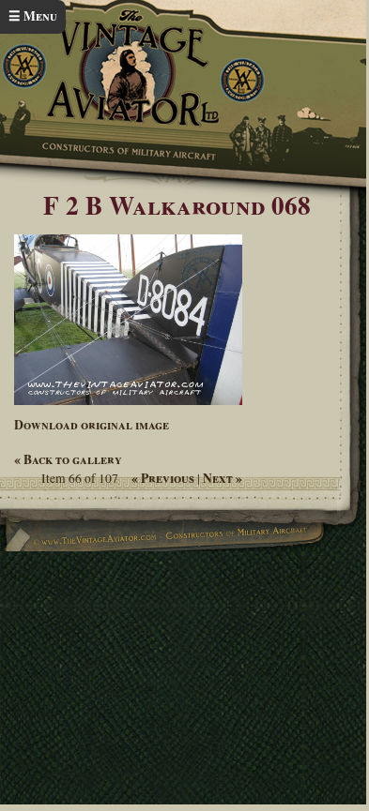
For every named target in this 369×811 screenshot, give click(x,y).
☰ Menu (32, 16)
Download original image (91, 424)
